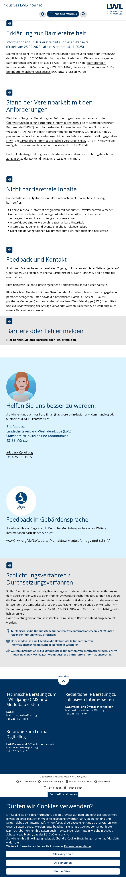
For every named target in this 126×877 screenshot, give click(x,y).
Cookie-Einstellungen (63, 794)
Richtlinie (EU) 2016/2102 (27, 58)
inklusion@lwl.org (19, 452)
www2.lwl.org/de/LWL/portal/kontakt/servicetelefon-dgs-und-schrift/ (58, 540)
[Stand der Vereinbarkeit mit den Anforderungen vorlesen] (9, 92)
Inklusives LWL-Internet (22, 5)
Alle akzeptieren (63, 854)
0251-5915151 (23, 457)
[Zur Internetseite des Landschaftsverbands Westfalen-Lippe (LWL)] (114, 8)
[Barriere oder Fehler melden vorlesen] (9, 321)
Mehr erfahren (63, 871)
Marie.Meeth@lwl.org (25, 747)
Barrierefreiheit (28, 781)
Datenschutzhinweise (29, 310)
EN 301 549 (81, 145)
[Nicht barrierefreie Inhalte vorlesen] (9, 179)
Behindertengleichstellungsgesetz (28, 71)
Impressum (104, 781)
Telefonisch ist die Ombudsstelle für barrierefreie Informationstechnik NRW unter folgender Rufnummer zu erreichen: (62, 632)
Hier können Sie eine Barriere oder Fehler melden (41, 340)
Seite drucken (54, 787)
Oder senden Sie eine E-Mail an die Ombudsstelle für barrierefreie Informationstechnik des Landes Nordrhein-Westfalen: (52, 642)
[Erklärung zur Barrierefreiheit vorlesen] (9, 23)
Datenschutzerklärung (78, 846)
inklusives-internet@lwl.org (88, 710)
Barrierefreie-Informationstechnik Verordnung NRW (53, 140)
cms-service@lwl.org (25, 715)
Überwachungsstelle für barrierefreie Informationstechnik (43, 123)
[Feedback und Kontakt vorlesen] (9, 249)
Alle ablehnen (63, 862)
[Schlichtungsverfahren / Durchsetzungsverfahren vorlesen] (9, 565)
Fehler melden (74, 787)
